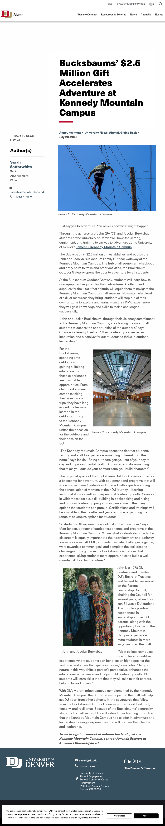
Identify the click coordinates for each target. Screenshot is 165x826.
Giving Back (128, 132)
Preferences (119, 816)
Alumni (114, 132)
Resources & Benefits (113, 14)
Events (159, 14)
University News (96, 132)
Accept (146, 816)
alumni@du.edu (88, 760)
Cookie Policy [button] (29, 818)
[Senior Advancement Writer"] (11, 187)
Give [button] (110, 4)
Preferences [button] (94, 818)
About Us (146, 14)
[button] (151, 4)
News (133, 14)
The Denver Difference (140, 768)
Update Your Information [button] (131, 4)
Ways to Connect (87, 14)
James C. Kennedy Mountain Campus (104, 247)
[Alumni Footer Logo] (30, 762)
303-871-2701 (87, 766)
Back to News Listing (22, 138)
